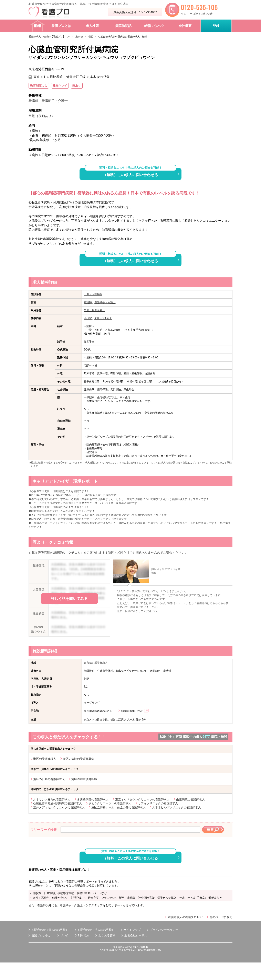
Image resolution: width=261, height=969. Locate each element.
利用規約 (83, 935)
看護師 (88, 302)
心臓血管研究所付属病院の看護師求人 (57, 803)
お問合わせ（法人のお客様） (96, 929)
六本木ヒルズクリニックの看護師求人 (176, 807)
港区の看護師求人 (44, 758)
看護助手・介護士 (105, 302)
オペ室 (88, 318)
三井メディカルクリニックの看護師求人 (59, 807)
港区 (90, 36)
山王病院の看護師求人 (190, 799)
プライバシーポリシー (164, 929)
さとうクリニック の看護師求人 (109, 803)
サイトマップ (132, 929)
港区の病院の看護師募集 (78, 758)
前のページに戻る (221, 917)
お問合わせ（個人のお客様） (50, 929)
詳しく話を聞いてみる (69, 599)
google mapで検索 (132, 710)
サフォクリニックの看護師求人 (158, 803)
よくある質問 (106, 935)
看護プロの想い (41, 935)
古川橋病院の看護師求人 (92, 799)
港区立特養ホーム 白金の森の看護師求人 (118, 807)
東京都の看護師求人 (96, 662)
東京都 (79, 36)
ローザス (141, 935)
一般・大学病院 (93, 294)
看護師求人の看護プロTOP (185, 917)
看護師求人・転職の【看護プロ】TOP (49, 36)
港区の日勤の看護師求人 (49, 779)
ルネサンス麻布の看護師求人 (51, 799)
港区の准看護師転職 (84, 779)
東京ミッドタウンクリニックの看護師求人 (142, 799)
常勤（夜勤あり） (94, 310)
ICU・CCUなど (103, 318)
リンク (64, 935)
